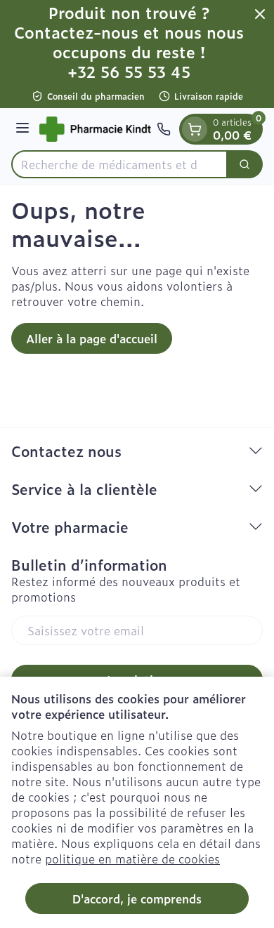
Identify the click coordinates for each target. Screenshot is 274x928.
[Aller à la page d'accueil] (95, 129)
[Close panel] (260, 14)
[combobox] (119, 164)
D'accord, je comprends (137, 898)
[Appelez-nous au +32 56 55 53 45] (164, 129)
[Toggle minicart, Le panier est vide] (194, 129)
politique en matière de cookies (132, 858)
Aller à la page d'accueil (91, 338)
